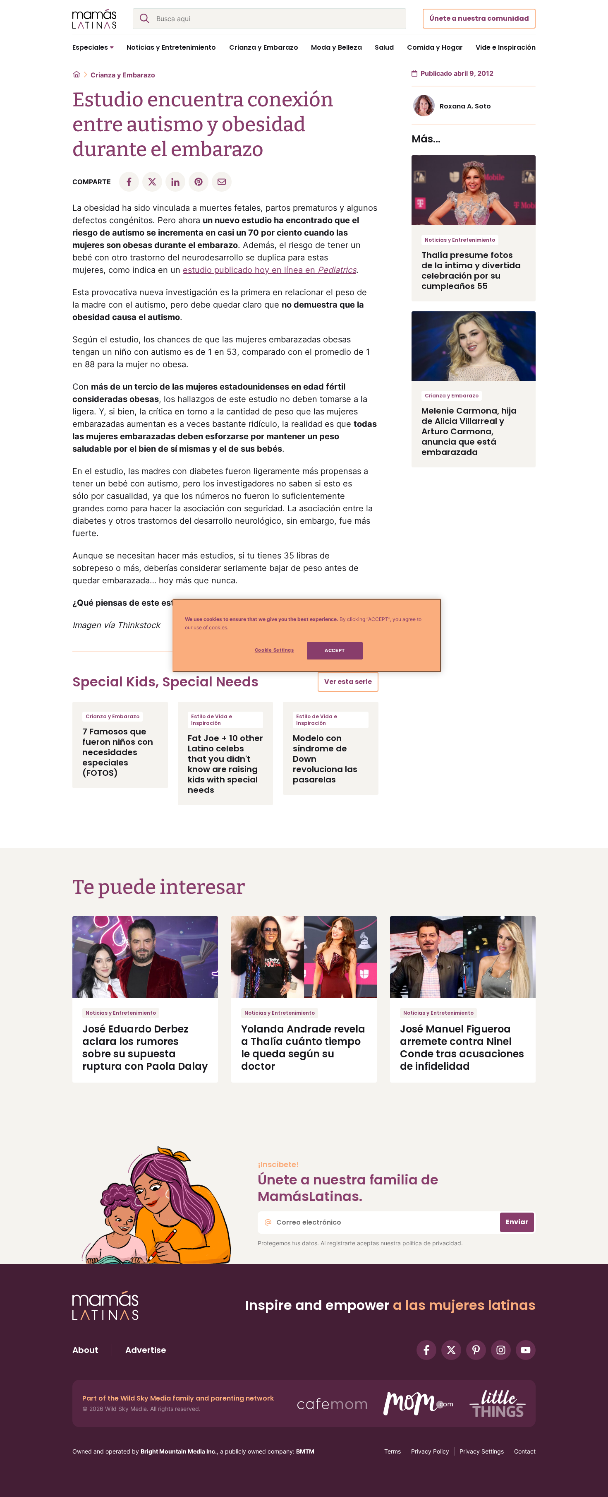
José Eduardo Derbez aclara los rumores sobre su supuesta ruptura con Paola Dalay (145, 1047)
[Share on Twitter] (152, 182)
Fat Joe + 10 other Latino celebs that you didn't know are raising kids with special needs (225, 764)
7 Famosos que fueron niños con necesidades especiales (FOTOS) (117, 752)
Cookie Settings (274, 650)
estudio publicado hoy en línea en (269, 270)
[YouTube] (526, 1350)
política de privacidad (431, 1243)
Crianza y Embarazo (123, 75)
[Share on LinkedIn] (175, 182)
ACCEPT (335, 650)
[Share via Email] (222, 182)
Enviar (517, 1222)
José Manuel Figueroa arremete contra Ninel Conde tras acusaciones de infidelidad (462, 1047)
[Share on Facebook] (129, 182)
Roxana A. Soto (465, 106)
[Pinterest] (476, 1350)
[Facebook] (426, 1350)
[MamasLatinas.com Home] (94, 19)
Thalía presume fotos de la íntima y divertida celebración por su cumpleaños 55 (471, 270)
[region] (306, 635)
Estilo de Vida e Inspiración (211, 720)
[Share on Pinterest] (198, 182)
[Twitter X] (451, 1350)
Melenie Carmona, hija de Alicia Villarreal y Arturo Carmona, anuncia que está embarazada (469, 431)
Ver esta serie (348, 681)
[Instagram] (501, 1350)
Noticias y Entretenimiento (460, 239)
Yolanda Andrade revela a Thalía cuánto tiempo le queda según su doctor (303, 1047)
